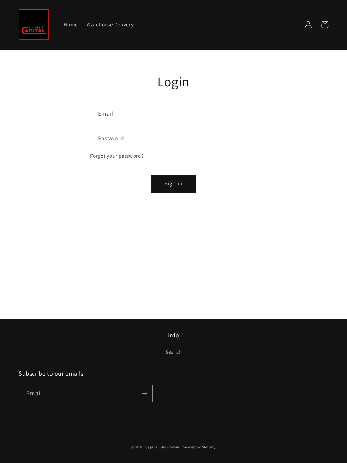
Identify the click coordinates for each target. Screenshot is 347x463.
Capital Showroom (162, 447)
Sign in (173, 183)
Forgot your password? (117, 155)
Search (173, 351)
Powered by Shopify (198, 447)
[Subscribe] (144, 393)
